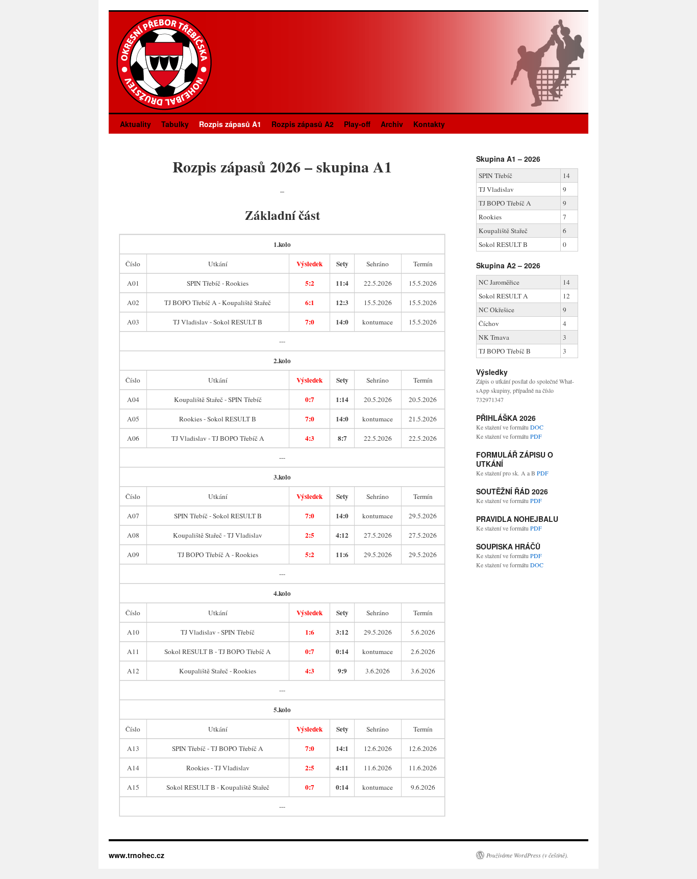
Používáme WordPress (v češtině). (527, 855)
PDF (536, 436)
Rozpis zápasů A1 (230, 124)
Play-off (357, 124)
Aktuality (135, 124)
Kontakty (429, 124)
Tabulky (175, 124)
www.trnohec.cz (136, 855)
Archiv (392, 124)
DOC (536, 427)
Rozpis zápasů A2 (302, 124)
